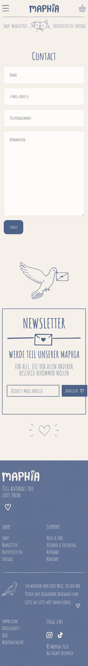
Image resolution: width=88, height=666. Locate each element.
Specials (80, 26)
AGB (5, 635)
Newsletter (19, 26)
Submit (13, 227)
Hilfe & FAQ (54, 538)
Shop (6, 26)
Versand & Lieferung (61, 545)
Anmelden (71, 391)
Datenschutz (11, 628)
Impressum (10, 621)
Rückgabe (52, 552)
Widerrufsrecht (13, 642)
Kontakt (52, 559)
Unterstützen (63, 26)
